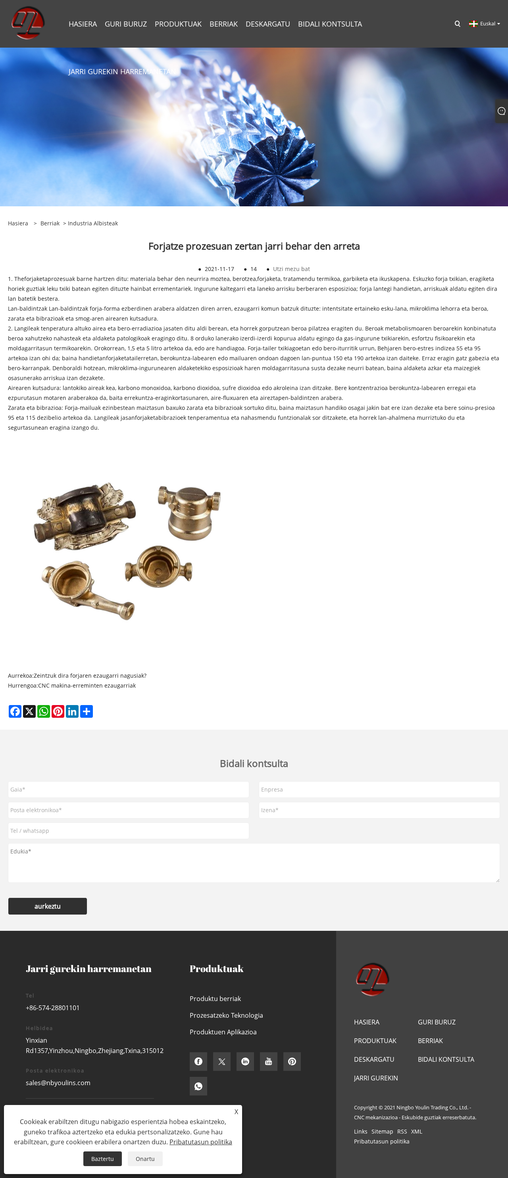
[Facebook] (198, 1061)
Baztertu (102, 1159)
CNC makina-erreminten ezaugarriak (87, 685)
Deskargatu (374, 1059)
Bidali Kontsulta (446, 1059)
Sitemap (382, 1131)
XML (416, 1131)
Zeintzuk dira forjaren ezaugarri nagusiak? (90, 675)
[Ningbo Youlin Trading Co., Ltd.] (27, 23)
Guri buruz (437, 1022)
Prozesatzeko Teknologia (226, 1015)
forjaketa (36, 278)
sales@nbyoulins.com (58, 1082)
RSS (402, 1131)
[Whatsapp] (198, 1086)
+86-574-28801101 (53, 1007)
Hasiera (366, 1022)
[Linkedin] (245, 1061)
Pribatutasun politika (382, 1141)
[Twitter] (222, 1061)
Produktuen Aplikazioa (223, 1032)
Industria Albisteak (93, 223)
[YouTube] (268, 1061)
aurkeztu (48, 906)
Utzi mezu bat (291, 269)
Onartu (145, 1159)
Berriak (50, 223)
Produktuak (375, 1040)
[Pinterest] (292, 1061)
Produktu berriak (215, 998)
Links (361, 1131)
